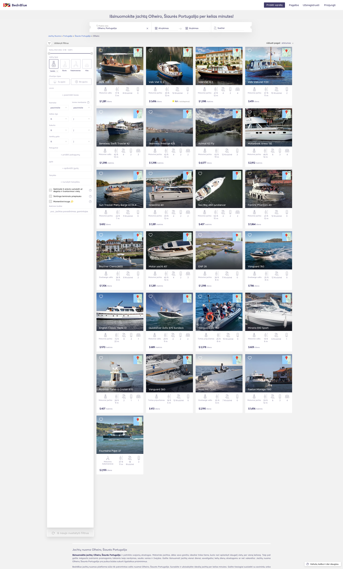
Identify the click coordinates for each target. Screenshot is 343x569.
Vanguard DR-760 (208, 327)
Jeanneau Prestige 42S (162, 143)
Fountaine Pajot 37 (110, 450)
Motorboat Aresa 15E (260, 143)
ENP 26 (202, 266)
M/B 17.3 (104, 82)
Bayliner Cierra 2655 (111, 266)
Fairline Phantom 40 (260, 205)
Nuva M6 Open (207, 389)
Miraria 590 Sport (258, 327)
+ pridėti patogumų (70, 154)
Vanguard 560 (157, 389)
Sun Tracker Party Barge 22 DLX (118, 205)
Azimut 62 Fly (206, 143)
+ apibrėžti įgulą (70, 168)
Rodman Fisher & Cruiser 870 (116, 389)
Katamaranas (76, 71)
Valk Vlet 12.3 (156, 82)
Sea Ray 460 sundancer (212, 205)
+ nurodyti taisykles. (70, 181)
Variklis (52, 71)
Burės (64, 71)
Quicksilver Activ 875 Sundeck (166, 327)
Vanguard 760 (256, 266)
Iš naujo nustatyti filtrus (73, 533)
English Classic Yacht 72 (113, 327)
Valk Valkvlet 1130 (258, 82)
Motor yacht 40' (158, 266)
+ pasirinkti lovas (70, 95)
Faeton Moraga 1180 (259, 389)
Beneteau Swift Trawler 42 (114, 143)
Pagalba (294, 5)
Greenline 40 (156, 205)
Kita (86, 71)
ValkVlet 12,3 (205, 82)
